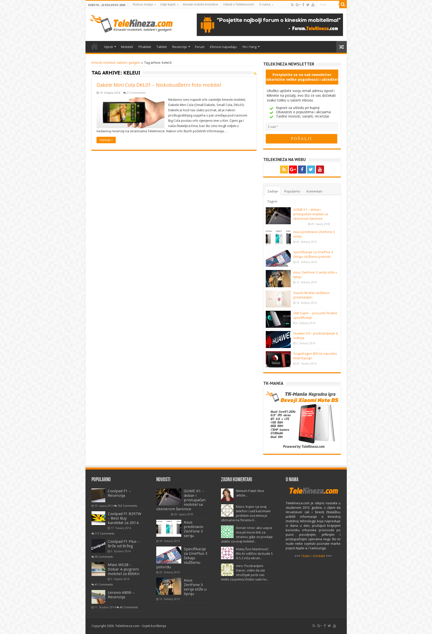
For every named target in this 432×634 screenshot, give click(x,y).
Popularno (292, 191)
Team (305, 556)
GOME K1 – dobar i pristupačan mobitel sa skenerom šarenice (310, 214)
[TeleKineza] (131, 23)
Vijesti (108, 46)
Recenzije (179, 46)
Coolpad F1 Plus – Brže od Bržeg (124, 543)
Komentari (314, 191)
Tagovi (272, 201)
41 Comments (104, 584)
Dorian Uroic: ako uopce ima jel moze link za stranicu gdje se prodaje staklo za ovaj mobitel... (247, 535)
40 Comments (129, 607)
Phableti (144, 46)
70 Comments (104, 556)
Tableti (161, 46)
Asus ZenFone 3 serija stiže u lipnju (195, 587)
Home (94, 46)
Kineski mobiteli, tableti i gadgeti (116, 62)
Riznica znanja (143, 4)
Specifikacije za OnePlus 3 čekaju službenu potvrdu (313, 254)
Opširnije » (106, 140)
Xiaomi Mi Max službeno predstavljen (311, 295)
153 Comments (127, 506)
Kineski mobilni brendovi (200, 4)
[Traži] (343, 4)
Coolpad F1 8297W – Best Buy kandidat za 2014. (124, 518)
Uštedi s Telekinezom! (238, 4)
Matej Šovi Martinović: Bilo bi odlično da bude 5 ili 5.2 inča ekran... (254, 553)
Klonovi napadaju (223, 46)
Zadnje (272, 191)
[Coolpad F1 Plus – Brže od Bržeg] (98, 546)
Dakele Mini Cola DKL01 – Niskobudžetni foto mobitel (158, 85)
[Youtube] (313, 5)
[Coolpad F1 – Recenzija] (98, 495)
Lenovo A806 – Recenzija (121, 594)
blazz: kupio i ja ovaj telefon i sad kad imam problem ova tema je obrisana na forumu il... (245, 513)
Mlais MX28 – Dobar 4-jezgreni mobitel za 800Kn (124, 569)
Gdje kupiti (168, 4)
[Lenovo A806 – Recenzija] (98, 597)
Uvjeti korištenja (154, 626)
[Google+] (298, 5)
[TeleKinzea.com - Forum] (270, 24)
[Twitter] (308, 5)
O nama (264, 4)
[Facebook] (303, 5)
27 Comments (136, 92)
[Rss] (292, 5)
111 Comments (104, 533)
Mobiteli (127, 46)
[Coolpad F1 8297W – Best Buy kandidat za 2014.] (98, 518)
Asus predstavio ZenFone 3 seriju (193, 529)
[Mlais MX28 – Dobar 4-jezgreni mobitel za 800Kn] (98, 569)
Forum (199, 46)
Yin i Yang (249, 46)
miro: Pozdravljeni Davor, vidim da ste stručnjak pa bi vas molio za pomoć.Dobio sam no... (245, 573)
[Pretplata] (255, 73)
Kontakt (319, 556)
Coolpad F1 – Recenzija (119, 493)
